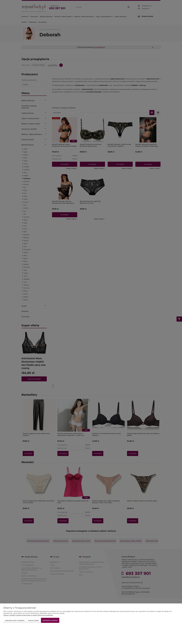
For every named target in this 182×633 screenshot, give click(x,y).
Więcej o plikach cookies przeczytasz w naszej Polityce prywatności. (28, 615)
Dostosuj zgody (33, 620)
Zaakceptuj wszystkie (50, 620)
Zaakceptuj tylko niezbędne (14, 620)
